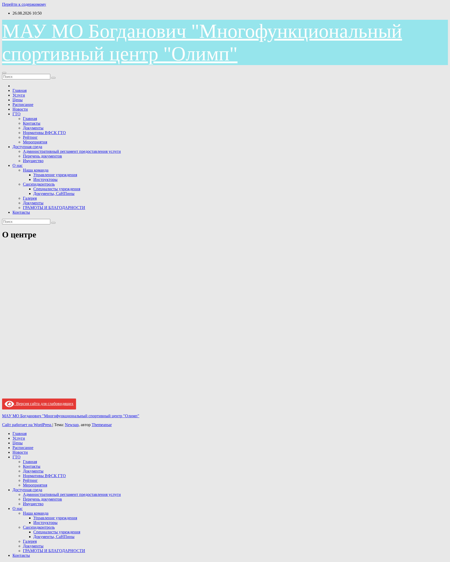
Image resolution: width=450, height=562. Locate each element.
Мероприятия (35, 142)
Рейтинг (30, 137)
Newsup (72, 424)
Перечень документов (42, 156)
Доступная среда (27, 146)
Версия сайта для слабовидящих (43, 403)
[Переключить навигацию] (4, 73)
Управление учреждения (55, 175)
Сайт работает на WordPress (27, 424)
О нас (17, 165)
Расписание (22, 104)
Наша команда (35, 170)
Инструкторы (45, 179)
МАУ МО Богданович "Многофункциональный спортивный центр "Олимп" (70, 416)
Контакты (31, 123)
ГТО (16, 114)
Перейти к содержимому (24, 4)
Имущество (33, 161)
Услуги (18, 95)
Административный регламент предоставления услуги (72, 151)
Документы (33, 128)
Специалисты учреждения (56, 189)
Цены (17, 100)
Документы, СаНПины (53, 193)
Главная (19, 90)
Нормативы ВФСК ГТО (44, 132)
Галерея (30, 198)
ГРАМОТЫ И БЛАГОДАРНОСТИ (54, 207)
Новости (20, 109)
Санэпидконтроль (39, 184)
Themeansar (102, 424)
